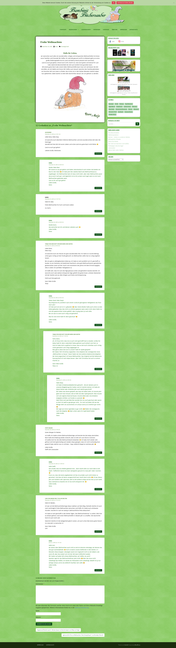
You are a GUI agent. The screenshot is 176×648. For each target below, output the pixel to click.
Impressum (123, 29)
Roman (130, 109)
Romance (136, 109)
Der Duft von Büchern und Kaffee (118, 143)
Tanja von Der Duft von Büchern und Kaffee (59, 244)
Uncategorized (65, 46)
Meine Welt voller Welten (116, 150)
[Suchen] (137, 123)
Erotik (116, 104)
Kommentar (40, 584)
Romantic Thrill (113, 112)
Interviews (96, 29)
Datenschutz (134, 29)
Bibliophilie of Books (114, 139)
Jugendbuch (112, 106)
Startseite (63, 29)
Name (37, 611)
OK (113, 2)
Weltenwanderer (113, 135)
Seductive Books (113, 141)
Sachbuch (120, 112)
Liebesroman (127, 106)
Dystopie (111, 104)
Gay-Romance (128, 104)
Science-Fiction (128, 112)
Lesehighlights (86, 29)
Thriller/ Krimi (112, 114)
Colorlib (126, 645)
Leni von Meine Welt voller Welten (56, 498)
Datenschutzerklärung (125, 2)
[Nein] (174, 3)
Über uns (114, 29)
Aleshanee (48, 132)
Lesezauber (111, 148)
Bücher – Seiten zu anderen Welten (119, 137)
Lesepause (106, 29)
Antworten (98, 153)
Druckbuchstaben (113, 133)
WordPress (137, 645)
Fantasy (122, 104)
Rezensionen (73, 29)
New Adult (111, 109)
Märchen (134, 106)
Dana (56, 46)
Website (38, 617)
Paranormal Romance (121, 109)
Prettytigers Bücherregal (115, 146)
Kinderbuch (119, 106)
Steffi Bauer (49, 428)
